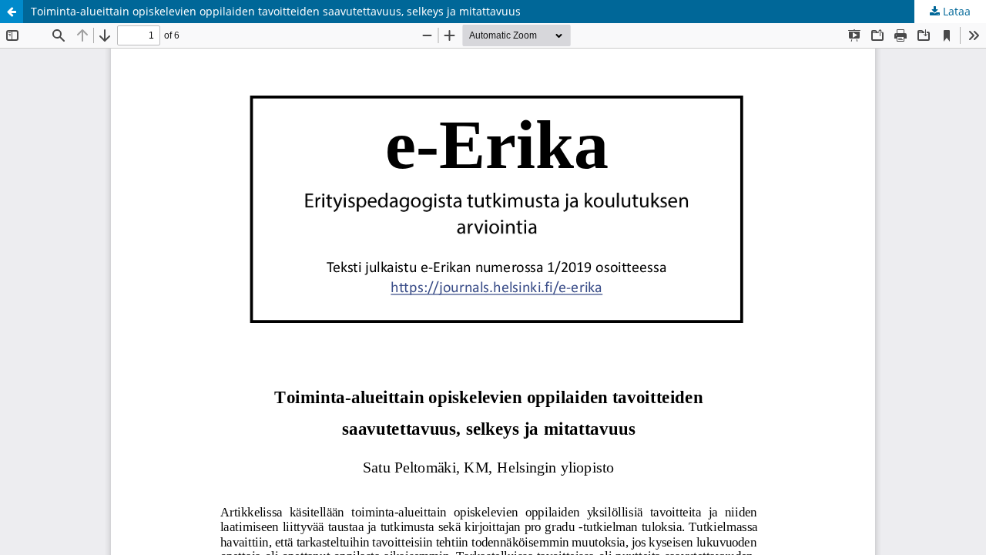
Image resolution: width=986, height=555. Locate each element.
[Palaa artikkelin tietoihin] (11, 11)
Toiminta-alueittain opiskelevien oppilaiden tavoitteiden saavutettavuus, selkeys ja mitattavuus (276, 11)
